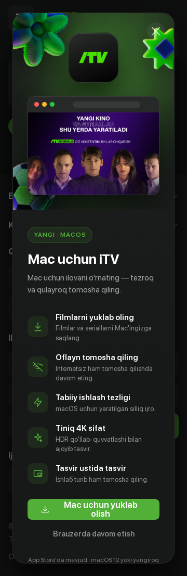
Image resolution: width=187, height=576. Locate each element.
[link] (93, 509)
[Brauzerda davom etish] (156, 31)
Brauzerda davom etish (94, 534)
